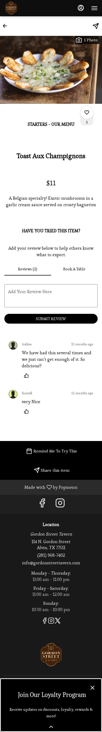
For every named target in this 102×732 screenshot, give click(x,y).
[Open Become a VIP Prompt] (51, 727)
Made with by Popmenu (41, 487)
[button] (6, 26)
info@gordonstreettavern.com (51, 563)
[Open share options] (95, 26)
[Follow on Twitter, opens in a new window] (57, 621)
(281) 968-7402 (51, 555)
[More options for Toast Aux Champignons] (86, 112)
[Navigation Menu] (94, 8)
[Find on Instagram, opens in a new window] (60, 504)
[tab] (27, 269)
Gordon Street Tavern (51, 655)
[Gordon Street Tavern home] (28, 8)
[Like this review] (28, 375)
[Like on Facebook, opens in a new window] (42, 504)
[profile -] (81, 8)
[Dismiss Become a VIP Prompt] (92, 687)
